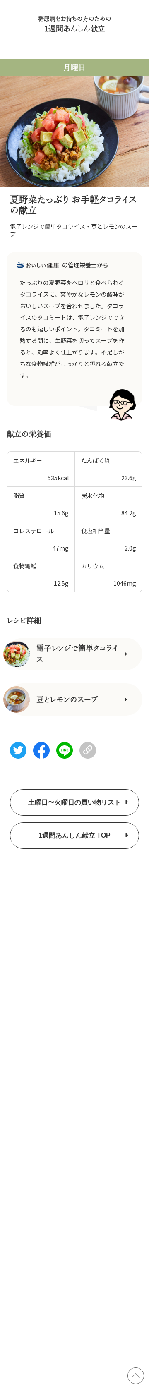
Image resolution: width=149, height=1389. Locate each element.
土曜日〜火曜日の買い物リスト (74, 802)
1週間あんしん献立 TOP (74, 835)
